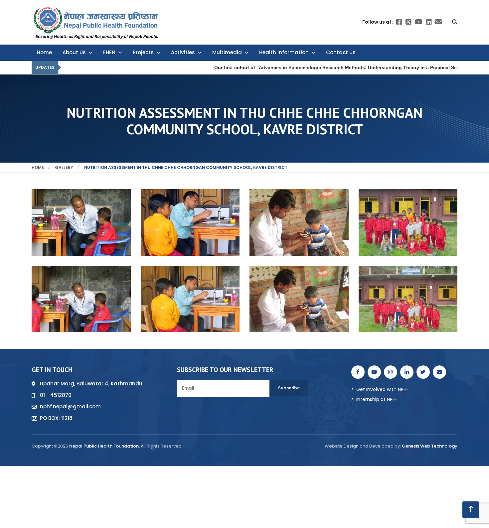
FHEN (109, 52)
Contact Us (341, 52)
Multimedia (227, 52)
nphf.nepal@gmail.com (70, 406)
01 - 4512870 (56, 395)
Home (44, 52)
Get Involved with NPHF (382, 389)
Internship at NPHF (377, 399)
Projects (143, 52)
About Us (74, 52)
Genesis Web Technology (429, 446)
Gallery (64, 167)
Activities (183, 52)
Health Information (284, 52)
